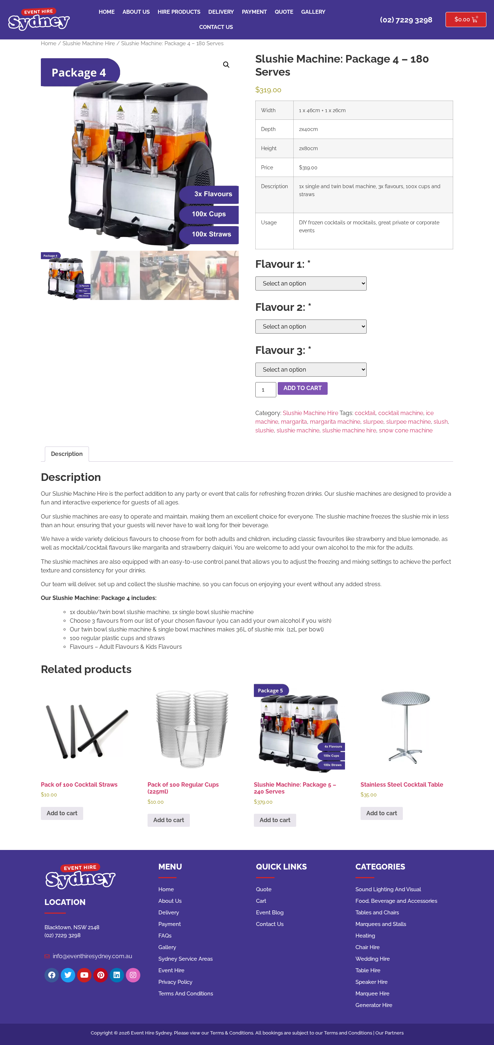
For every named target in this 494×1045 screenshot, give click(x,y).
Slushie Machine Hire (89, 43)
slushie (264, 430)
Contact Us (216, 27)
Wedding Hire (372, 959)
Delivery (221, 12)
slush (441, 421)
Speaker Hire (371, 982)
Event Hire (171, 970)
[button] (226, 64)
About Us (136, 12)
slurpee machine (408, 421)
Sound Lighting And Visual (388, 889)
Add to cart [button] (62, 813)
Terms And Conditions (185, 993)
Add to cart (303, 388)
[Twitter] (68, 975)
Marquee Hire (372, 993)
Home (107, 12)
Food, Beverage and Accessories (396, 901)
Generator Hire (373, 1005)
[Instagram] (133, 975)
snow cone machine (406, 430)
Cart (261, 901)
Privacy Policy (175, 982)
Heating (365, 935)
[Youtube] (84, 975)
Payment (254, 12)
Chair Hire (367, 947)
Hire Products (179, 12)
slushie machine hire (349, 430)
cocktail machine (400, 413)
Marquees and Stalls (380, 924)
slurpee (373, 421)
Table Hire (367, 970)
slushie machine (298, 430)
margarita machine (335, 421)
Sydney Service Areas (185, 959)
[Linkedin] (117, 975)
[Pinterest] (100, 975)
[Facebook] (51, 975)
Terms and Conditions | (349, 1033)
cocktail (365, 413)
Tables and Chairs (377, 912)
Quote (284, 12)
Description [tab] (67, 453)
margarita (294, 421)
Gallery (313, 12)
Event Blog (270, 912)
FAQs (164, 935)
